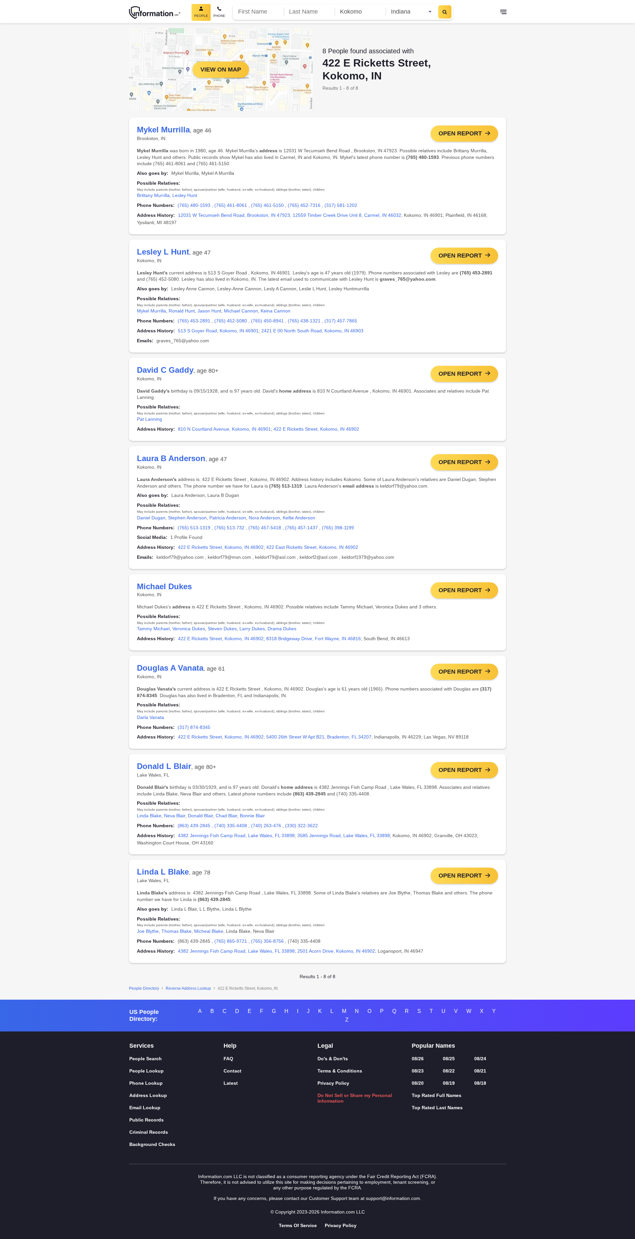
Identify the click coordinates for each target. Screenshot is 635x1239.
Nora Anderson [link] (264, 517)
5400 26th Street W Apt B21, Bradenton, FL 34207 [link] (318, 736)
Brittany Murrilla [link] (153, 195)
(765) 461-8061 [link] (230, 205)
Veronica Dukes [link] (188, 628)
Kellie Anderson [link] (299, 517)
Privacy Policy (333, 1083)
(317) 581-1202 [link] (340, 205)
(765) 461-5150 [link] (267, 205)
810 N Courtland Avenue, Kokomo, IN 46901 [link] (224, 429)
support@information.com (393, 1198)
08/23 (418, 1070)
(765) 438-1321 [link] (304, 320)
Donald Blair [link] (200, 815)
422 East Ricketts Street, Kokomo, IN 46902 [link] (312, 547)
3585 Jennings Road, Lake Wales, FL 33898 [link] (343, 835)
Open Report (460, 133)
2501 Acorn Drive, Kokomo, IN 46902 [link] (336, 951)
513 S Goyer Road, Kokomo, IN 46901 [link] (218, 330)
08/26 (418, 1058)
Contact (232, 1070)
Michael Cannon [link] (241, 310)
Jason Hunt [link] (209, 310)
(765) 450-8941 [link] (267, 320)
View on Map (220, 69)
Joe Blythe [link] (148, 931)
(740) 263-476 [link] (266, 825)
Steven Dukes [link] (222, 628)
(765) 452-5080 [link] (230, 320)
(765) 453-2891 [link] (194, 320)
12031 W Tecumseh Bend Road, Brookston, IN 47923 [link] (234, 215)
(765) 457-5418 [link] (264, 527)
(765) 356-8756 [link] (267, 941)
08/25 (449, 1058)
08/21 (480, 1070)
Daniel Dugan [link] (151, 517)
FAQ (228, 1058)
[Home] (155, 12)
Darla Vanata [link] (150, 717)
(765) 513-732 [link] (229, 527)
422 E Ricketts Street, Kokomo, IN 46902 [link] (316, 429)
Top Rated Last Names (437, 1107)
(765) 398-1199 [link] (338, 527)
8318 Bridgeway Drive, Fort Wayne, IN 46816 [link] (313, 638)
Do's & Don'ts (333, 1058)
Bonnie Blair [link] (252, 815)
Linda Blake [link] (149, 815)
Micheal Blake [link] (208, 931)
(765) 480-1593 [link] (194, 205)
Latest (231, 1083)
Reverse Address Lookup (188, 988)
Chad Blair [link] (226, 815)
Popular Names (433, 1045)
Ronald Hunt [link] (182, 310)
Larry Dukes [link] (252, 628)
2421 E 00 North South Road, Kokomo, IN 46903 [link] (312, 330)
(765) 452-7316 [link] (304, 205)
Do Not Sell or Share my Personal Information (355, 1098)
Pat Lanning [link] (149, 419)
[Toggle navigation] (503, 12)
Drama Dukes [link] (282, 628)
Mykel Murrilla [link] (151, 310)
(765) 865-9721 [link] (230, 941)
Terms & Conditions (340, 1070)
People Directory (144, 988)
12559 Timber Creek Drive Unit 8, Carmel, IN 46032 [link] (347, 215)
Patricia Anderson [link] (227, 517)
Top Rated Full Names (436, 1095)
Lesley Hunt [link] (184, 195)
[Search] (444, 12)
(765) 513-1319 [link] (194, 527)
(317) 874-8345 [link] (194, 727)
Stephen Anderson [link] (187, 517)
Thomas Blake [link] (176, 931)
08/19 (449, 1083)
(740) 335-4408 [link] (230, 825)
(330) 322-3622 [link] (301, 825)
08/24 (480, 1058)
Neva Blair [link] (174, 815)
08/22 (449, 1070)
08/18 (480, 1083)
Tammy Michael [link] (153, 628)
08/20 (418, 1083)
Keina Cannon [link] (275, 310)
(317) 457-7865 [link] (340, 320)
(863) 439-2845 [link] (194, 825)
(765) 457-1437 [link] (301, 527)
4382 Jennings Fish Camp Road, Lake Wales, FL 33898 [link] (236, 835)
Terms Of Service (298, 1225)
